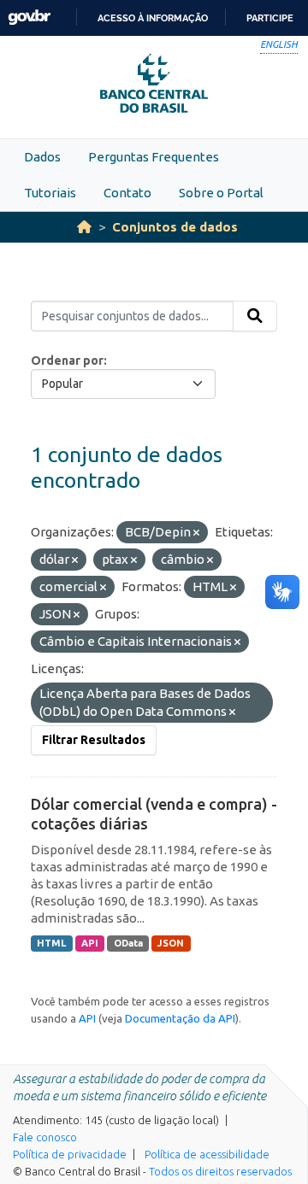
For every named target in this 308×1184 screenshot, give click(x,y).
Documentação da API (180, 1018)
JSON (170, 943)
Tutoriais (50, 192)
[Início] (84, 227)
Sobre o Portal (221, 192)
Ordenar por (67, 360)
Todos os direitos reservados (220, 1171)
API (89, 943)
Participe (269, 18)
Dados (42, 156)
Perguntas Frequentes (153, 156)
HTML (51, 943)
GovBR (29, 17)
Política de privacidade (70, 1154)
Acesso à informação (153, 18)
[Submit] (255, 316)
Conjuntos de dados (175, 227)
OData (128, 943)
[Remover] (196, 533)
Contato (127, 192)
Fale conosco (45, 1137)
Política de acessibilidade (207, 1154)
